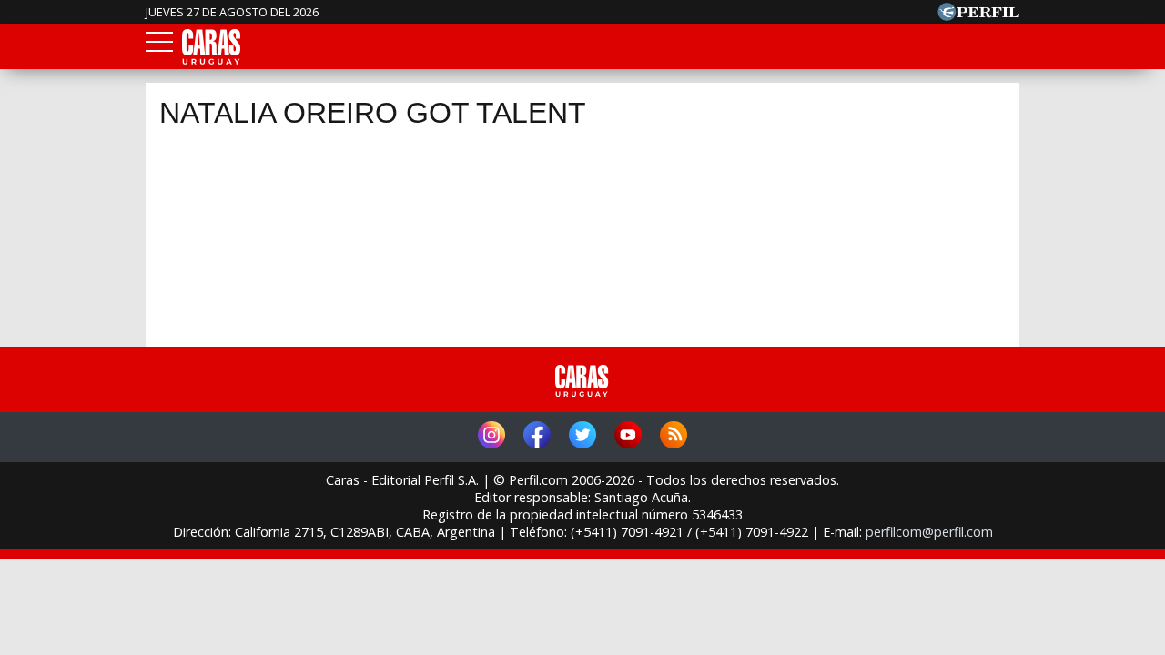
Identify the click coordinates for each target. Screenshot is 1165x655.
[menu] (159, 47)
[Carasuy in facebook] (537, 437)
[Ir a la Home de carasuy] (212, 61)
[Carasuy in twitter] (582, 437)
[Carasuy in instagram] (491, 437)
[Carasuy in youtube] (628, 437)
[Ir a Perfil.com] (978, 15)
